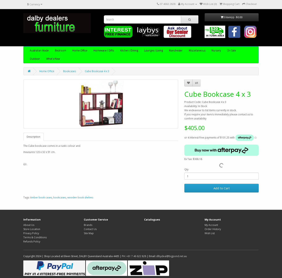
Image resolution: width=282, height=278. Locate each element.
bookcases (59, 197)
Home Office (79, 50)
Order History (213, 229)
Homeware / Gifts (104, 50)
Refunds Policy (31, 241)
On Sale (231, 50)
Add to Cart (221, 188)
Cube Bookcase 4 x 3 (97, 71)
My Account (211, 225)
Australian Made (39, 50)
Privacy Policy (31, 233)
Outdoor (35, 59)
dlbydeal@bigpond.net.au (171, 256)
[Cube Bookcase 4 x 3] (100, 104)
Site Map (89, 233)
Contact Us (90, 229)
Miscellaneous (197, 50)
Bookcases (69, 71)
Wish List (210, 233)
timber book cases (41, 197)
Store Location (31, 229)
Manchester (176, 50)
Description (33, 136)
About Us (28, 225)
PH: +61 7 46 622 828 (134, 256)
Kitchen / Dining (129, 50)
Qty (186, 169)
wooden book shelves (80, 197)
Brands (88, 225)
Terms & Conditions (35, 237)
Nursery (216, 50)
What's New (53, 59)
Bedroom (60, 50)
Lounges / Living (153, 50)
